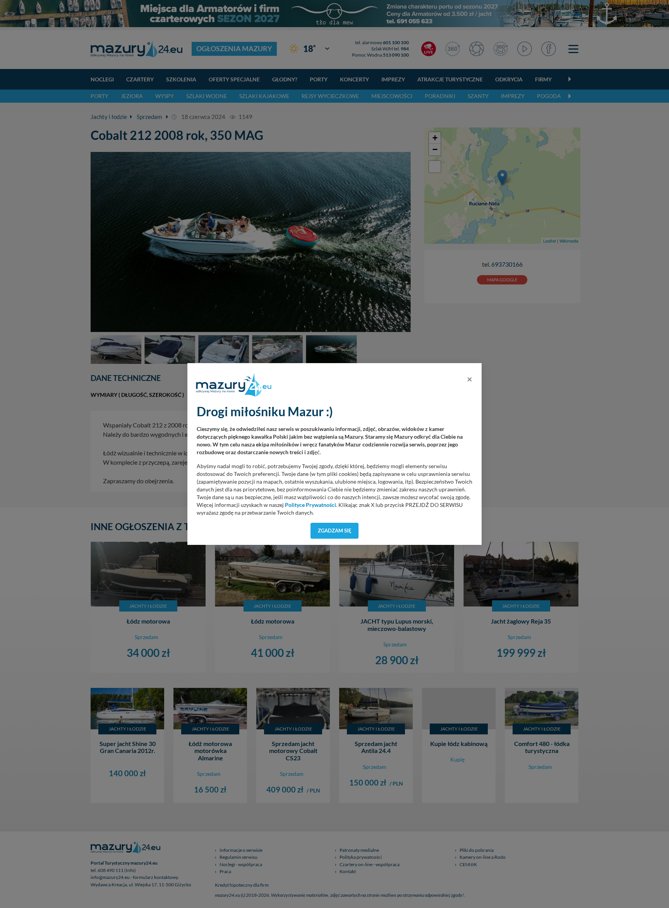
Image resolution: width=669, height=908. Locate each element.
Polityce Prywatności (310, 505)
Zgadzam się (335, 530)
